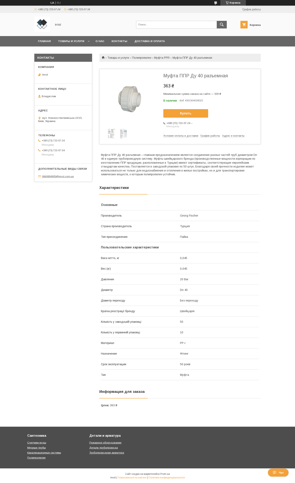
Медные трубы (36, 447)
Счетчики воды (36, 442)
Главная (44, 41)
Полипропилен (141, 57)
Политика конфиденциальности (167, 477)
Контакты (119, 41)
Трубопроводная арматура (106, 452)
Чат (281, 472)
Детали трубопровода (103, 447)
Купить (185, 113)
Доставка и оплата (149, 41)
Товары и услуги (71, 41)
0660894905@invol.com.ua (58, 176)
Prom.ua (165, 474)
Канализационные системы (44, 452)
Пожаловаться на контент (132, 477)
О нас (100, 41)
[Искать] (222, 24)
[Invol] (42, 30)
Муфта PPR (162, 57)
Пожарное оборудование (105, 442)
